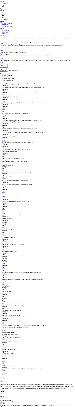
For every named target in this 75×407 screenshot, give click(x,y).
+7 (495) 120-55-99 (2, 402)
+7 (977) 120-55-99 (2, 403)
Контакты (3, 17)
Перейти (1, 40)
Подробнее (1, 381)
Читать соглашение (16, 70)
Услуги (3, 4)
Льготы (3, 5)
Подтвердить (2, 406)
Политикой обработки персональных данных (46, 405)
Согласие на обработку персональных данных (7, 70)
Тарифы (3, 14)
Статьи (3, 6)
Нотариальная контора (5, 3)
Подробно (3, 86)
